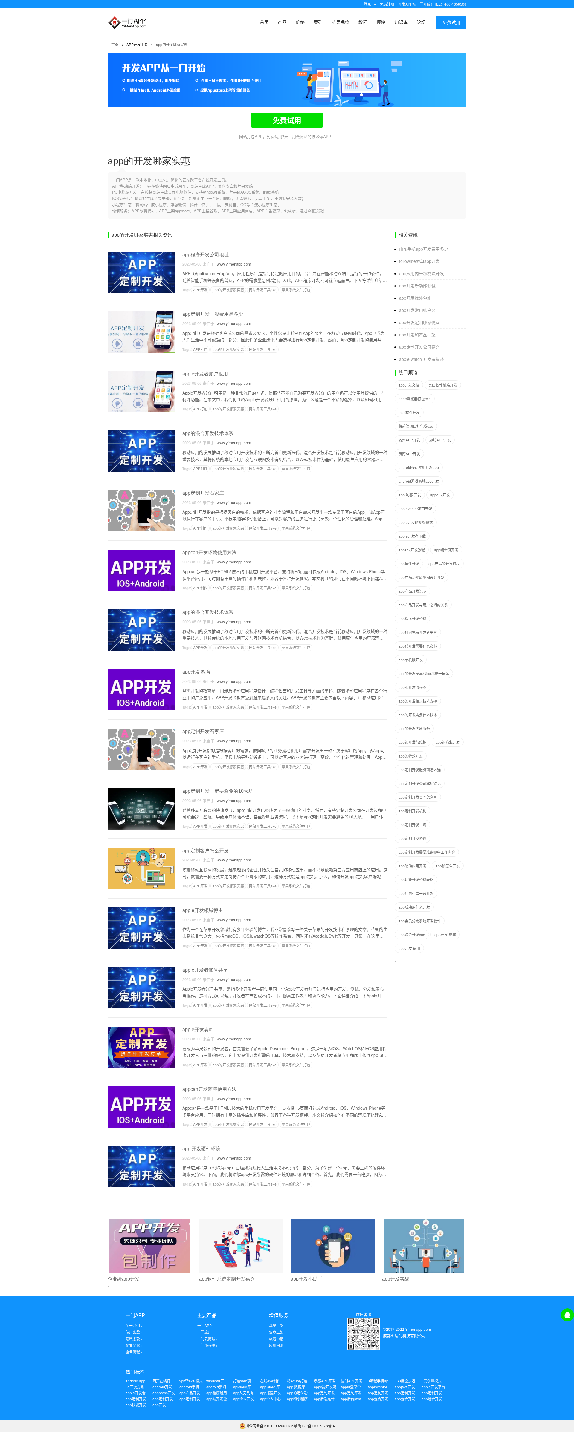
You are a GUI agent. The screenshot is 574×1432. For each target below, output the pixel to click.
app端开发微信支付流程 (225, 1398)
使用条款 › (134, 1332)
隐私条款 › (134, 1338)
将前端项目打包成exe (416, 426)
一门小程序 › (207, 1345)
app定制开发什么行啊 (439, 1392)
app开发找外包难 (415, 298)
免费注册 (387, 4)
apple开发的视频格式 (416, 522)
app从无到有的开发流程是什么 (258, 1392)
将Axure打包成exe (302, 1380)
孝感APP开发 (324, 1380)
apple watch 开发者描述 (421, 359)
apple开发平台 (433, 1386)
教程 (362, 22)
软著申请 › (277, 1338)
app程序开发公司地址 (205, 254)
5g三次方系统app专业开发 (147, 1386)
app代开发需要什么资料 (418, 645)
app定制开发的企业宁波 (333, 1392)
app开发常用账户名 (417, 310)
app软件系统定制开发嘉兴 (227, 1278)
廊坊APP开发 (440, 439)
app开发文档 (409, 384)
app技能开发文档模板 (143, 1404)
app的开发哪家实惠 (171, 44)
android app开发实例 (143, 1380)
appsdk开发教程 (412, 549)
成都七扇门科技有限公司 (404, 1335)
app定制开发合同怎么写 (418, 797)
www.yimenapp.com (232, 264)
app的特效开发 (411, 755)
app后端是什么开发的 (331, 1398)
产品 (282, 22)
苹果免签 (340, 22)
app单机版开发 (411, 659)
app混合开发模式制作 (412, 1398)
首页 (264, 22)
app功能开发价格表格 (416, 879)
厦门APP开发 (351, 1380)
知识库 (401, 22)
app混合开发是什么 (437, 1398)
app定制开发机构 (412, 810)
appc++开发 (440, 494)
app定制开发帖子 (139, 1398)
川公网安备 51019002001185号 (271, 1425)
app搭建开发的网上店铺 (279, 1392)
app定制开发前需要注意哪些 (417, 1392)
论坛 (421, 22)
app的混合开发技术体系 (207, 433)
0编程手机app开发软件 (386, 1380)
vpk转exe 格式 (191, 1380)
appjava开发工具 (408, 1386)
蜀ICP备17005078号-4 (316, 1425)
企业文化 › (134, 1345)
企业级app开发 (124, 1278)
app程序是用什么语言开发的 (229, 1392)
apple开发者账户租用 (205, 373)
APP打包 (200, 349)
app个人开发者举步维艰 (252, 1398)
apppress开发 (163, 1392)
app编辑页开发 (446, 549)
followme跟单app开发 (419, 261)
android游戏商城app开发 (419, 481)
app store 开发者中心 (277, 1386)
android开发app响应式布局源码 (178, 1386)
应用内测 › (277, 1345)
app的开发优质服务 (414, 728)
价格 (300, 22)
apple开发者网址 (139, 1392)
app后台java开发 (354, 1398)
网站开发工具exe (263, 289)
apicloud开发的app (248, 1386)
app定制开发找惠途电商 (198, 1398)
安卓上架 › (277, 1332)
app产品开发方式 (193, 1392)
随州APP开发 (409, 439)
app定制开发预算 (166, 1398)
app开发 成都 (445, 934)
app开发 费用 (409, 948)
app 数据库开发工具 (303, 1386)
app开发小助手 (307, 1278)
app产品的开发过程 (444, 563)
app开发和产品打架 (417, 335)
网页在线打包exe (166, 1380)
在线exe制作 (270, 1380)
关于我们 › (134, 1325)
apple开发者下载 (412, 536)
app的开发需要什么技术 (418, 714)
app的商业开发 (448, 742)
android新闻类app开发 (224, 1386)
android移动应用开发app (419, 467)
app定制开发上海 (412, 824)
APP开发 (200, 289)
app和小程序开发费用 (304, 1398)
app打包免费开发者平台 (418, 632)
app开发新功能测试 (417, 286)
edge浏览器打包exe (415, 398)
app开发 (159, 1404)
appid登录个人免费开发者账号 (365, 1386)
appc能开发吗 (325, 1386)
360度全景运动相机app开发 (417, 1380)
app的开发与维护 (412, 742)
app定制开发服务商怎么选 (420, 769)
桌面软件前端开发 (442, 384)
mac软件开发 (409, 412)
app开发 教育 (196, 671)
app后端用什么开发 (414, 907)
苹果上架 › (277, 1325)
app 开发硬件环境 (201, 1148)
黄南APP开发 (409, 453)
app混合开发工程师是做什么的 (392, 1398)
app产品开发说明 (412, 591)
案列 (318, 22)
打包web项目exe (246, 1380)
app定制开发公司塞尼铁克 (420, 783)
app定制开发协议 (412, 838)
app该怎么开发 (448, 865)
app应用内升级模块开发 (421, 273)
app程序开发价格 (412, 618)
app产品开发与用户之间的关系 (423, 604)
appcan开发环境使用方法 (209, 552)
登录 (367, 4)
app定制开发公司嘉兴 (419, 347)
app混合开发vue (412, 934)
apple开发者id (197, 1029)
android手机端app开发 (197, 1386)
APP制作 (200, 468)
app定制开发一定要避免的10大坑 (217, 791)
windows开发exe (220, 1380)
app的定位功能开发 (302, 1392)
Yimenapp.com (418, 1329)
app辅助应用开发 (412, 865)
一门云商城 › (207, 1338)
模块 (380, 22)
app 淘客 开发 (410, 494)
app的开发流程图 (412, 687)
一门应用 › (205, 1332)
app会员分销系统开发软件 (420, 920)
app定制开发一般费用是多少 (212, 314)
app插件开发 (409, 563)
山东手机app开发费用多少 (423, 249)
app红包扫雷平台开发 (416, 893)
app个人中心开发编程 (277, 1398)
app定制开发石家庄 (203, 493)
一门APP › (205, 1325)
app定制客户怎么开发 (205, 850)
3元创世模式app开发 (438, 1380)
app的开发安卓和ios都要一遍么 (424, 673)
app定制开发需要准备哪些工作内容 (427, 852)
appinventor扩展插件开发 (388, 1386)
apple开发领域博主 (202, 910)
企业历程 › (134, 1351)
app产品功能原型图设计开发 (421, 577)
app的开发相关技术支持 (418, 700)
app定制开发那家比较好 (387, 1392)
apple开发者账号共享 (205, 970)
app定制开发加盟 (355, 1392)
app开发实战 (395, 1278)
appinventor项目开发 (415, 508)
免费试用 (451, 22)
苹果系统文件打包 (296, 289)
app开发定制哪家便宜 (419, 322)
